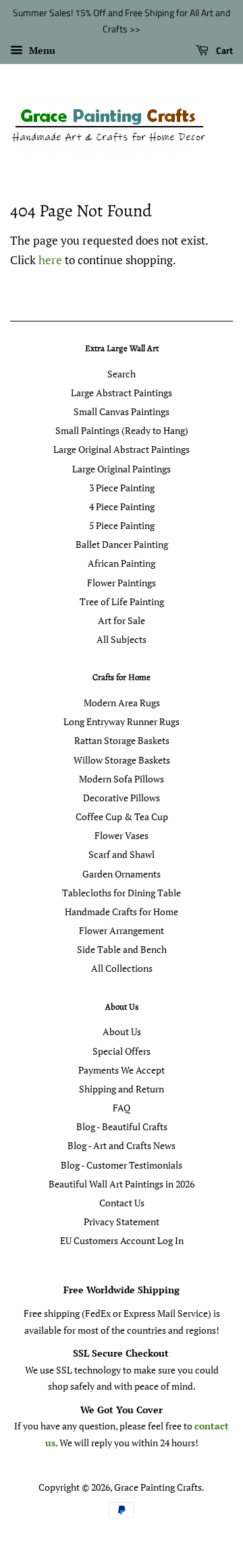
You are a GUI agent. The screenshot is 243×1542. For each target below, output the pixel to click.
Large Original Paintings (121, 468)
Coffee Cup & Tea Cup (122, 816)
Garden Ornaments (121, 873)
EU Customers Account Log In (122, 1240)
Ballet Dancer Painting (122, 544)
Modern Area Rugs (122, 702)
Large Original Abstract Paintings (121, 449)
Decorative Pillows (121, 797)
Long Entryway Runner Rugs (121, 721)
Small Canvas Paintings (121, 411)
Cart (223, 50)
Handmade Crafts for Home (121, 911)
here (50, 260)
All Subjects (121, 639)
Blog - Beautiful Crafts (121, 1126)
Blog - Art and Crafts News (122, 1145)
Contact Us (121, 1202)
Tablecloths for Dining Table (121, 892)
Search (121, 373)
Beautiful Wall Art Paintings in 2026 (121, 1183)
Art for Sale (121, 620)
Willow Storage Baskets (122, 759)
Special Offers (121, 1051)
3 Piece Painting (122, 487)
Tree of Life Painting (122, 601)
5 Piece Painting (122, 525)
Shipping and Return (121, 1088)
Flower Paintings (121, 582)
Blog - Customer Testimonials (121, 1165)
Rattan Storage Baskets (121, 740)
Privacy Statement (121, 1221)
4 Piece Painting (122, 506)
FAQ (121, 1107)
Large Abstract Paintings (121, 392)
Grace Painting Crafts (158, 1487)
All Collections (122, 968)
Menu (40, 50)
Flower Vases (121, 835)
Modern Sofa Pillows (121, 778)
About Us (122, 1031)
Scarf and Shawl (121, 854)
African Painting (121, 563)
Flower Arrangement (121, 930)
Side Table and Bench (122, 949)
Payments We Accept (121, 1069)
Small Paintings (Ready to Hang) (121, 430)
